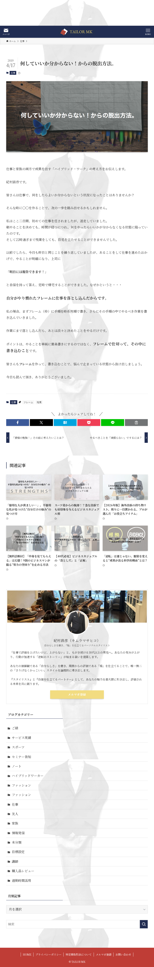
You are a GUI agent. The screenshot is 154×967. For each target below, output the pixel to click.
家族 (15, 823)
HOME (27, 954)
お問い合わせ (123, 954)
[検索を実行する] (144, 924)
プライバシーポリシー (48, 954)
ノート (16, 766)
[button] (17, 422)
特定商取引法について (79, 954)
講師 (15, 861)
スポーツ (18, 747)
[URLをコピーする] (136, 422)
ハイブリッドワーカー (28, 775)
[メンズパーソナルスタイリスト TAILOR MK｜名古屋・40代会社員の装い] (77, 32)
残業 (39, 402)
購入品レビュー (23, 871)
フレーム (28, 402)
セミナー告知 (21, 756)
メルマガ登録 (77, 694)
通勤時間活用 (21, 880)
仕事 (13, 72)
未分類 (16, 842)
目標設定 (18, 851)
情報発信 (18, 833)
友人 (15, 813)
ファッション (21, 785)
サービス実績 (21, 737)
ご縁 (15, 728)
